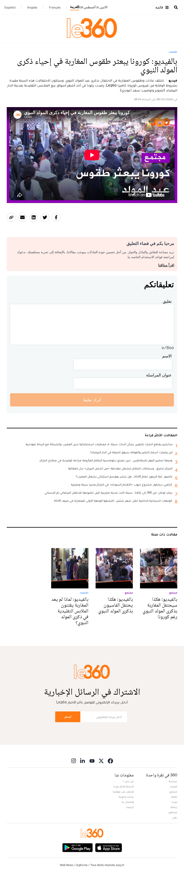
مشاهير (173, 812)
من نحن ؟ (128, 781)
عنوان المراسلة (159, 375)
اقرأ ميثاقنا (166, 265)
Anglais (32, 7)
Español (9, 7)
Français (55, 7)
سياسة (173, 781)
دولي (174, 817)
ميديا (174, 802)
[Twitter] (101, 760)
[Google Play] (77, 847)
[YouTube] (92, 760)
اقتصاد (173, 51)
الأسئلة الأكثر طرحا (123, 786)
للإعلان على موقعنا (123, 791)
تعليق (167, 301)
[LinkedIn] (82, 760)
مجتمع (173, 791)
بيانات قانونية (126, 796)
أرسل (67, 716)
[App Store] (108, 847)
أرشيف (130, 807)
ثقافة (174, 796)
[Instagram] (73, 760)
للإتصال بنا (128, 802)
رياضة (174, 807)
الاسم (167, 356)
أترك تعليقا (92, 399)
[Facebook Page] (110, 760)
